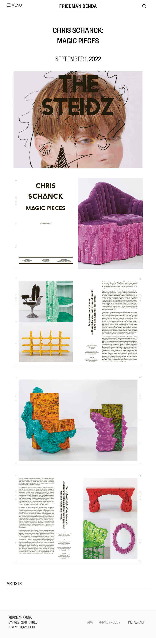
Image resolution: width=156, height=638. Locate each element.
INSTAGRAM (136, 622)
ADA (90, 622)
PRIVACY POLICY (109, 622)
